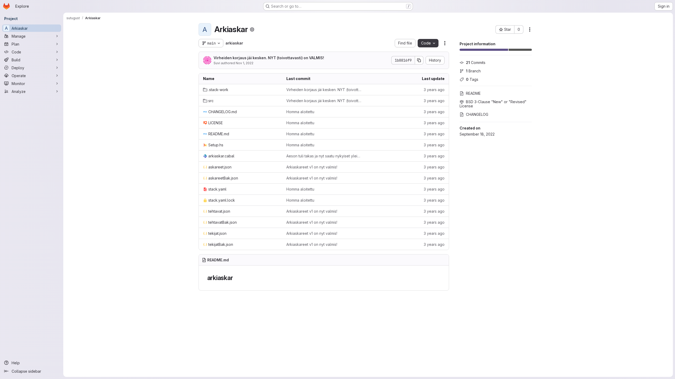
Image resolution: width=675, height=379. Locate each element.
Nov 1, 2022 (244, 63)
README (473, 93)
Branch (473, 71)
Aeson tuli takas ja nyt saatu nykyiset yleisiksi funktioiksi (323, 156)
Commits (475, 62)
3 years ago (434, 89)
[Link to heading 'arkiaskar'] (236, 278)
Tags (472, 79)
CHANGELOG (477, 114)
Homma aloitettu (300, 111)
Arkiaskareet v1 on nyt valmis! (311, 167)
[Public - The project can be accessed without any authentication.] (252, 29)
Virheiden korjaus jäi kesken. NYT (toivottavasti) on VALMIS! (269, 58)
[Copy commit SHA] (419, 60)
